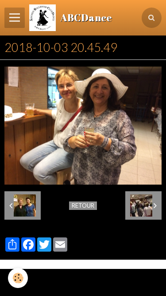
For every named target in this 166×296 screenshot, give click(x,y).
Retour (83, 205)
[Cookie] (18, 278)
